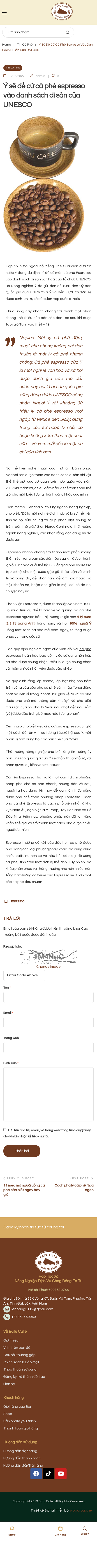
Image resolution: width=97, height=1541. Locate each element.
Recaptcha (12, 946)
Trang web (11, 1038)
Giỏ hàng (61, 1534)
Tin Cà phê (25, 44)
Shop (12, 1534)
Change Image (48, 966)
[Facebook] (36, 1473)
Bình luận (10, 1063)
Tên (7, 987)
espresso (17, 901)
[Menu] (4, 12)
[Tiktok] (48, 1473)
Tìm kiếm (67, 32)
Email (8, 1012)
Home (6, 44)
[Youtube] (61, 1473)
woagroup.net (82, 1510)
